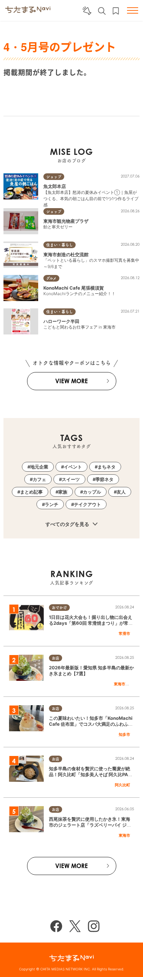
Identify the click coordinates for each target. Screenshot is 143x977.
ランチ (51, 504)
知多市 (124, 734)
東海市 (119, 683)
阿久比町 (122, 784)
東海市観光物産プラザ (66, 221)
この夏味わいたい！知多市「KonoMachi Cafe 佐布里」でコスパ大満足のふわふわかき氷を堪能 (91, 724)
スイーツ (71, 479)
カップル (92, 492)
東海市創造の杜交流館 (66, 254)
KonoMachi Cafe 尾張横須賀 (73, 288)
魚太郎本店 (54, 186)
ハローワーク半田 (61, 321)
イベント (73, 467)
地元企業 (39, 467)
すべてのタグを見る (67, 524)
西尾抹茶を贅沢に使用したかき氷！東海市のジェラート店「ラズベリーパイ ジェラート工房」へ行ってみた (90, 825)
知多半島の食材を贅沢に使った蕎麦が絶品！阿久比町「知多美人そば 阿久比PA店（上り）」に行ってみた (91, 774)
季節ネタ (104, 479)
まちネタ (107, 467)
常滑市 (124, 633)
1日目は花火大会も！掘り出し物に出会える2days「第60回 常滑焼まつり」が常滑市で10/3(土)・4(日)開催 (91, 623)
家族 (62, 492)
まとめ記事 (31, 492)
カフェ (39, 479)
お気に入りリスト (115, 11)
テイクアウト (87, 504)
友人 (121, 492)
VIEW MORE (71, 381)
